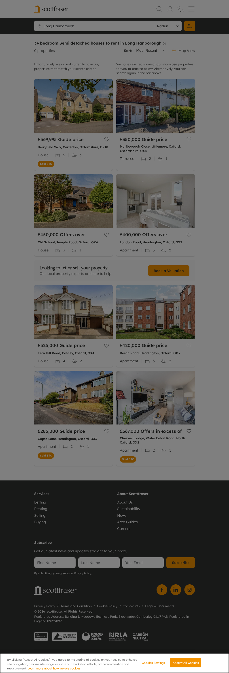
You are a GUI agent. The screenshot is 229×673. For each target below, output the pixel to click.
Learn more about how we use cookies (54, 668)
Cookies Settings (153, 662)
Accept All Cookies (186, 662)
